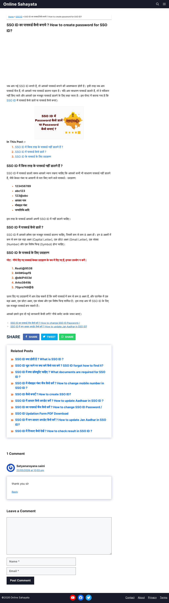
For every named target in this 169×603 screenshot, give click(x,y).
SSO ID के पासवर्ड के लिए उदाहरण (33, 156)
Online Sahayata (20, 4)
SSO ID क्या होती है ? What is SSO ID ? (39, 359)
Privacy (152, 597)
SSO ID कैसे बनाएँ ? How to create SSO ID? (43, 394)
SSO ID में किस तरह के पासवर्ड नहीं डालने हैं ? (39, 147)
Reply (15, 491)
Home (11, 16)
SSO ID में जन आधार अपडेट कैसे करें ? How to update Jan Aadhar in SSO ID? (48, 326)
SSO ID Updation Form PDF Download (41, 413)
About (141, 597)
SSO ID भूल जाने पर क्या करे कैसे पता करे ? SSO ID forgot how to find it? (59, 365)
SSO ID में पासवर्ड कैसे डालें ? (30, 151)
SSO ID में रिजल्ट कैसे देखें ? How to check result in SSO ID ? (53, 431)
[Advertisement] (59, 58)
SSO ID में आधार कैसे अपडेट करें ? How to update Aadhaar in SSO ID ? (59, 400)
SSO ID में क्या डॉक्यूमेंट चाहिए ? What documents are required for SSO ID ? (60, 374)
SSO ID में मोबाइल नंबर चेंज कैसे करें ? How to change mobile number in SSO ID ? (59, 385)
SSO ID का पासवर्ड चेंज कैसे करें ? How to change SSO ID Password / (45, 322)
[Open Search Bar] (157, 4)
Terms (163, 597)
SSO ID (19, 16)
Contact (130, 597)
